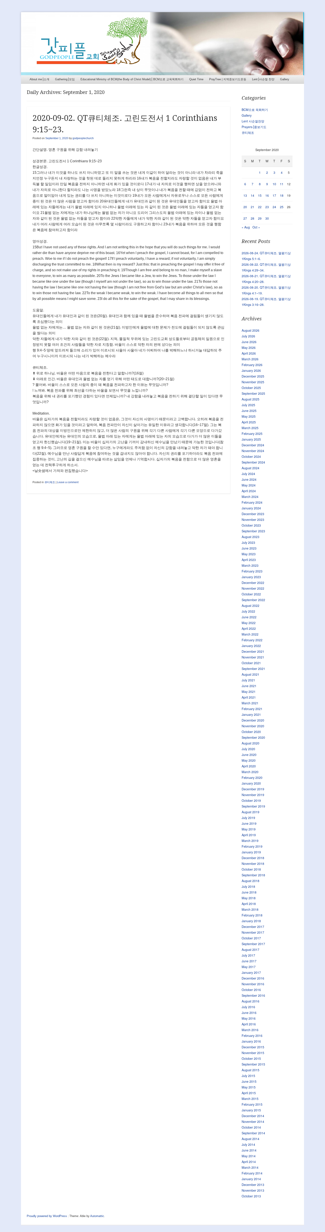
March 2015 (250, 1098)
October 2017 (251, 938)
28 (252, 218)
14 (252, 195)
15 (260, 195)
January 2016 (251, 1041)
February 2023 (252, 571)
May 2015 (249, 1087)
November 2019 (253, 795)
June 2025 (249, 410)
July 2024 (248, 473)
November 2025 (253, 382)
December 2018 (253, 858)
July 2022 (248, 611)
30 (267, 218)
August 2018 (250, 881)
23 (267, 207)
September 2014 (253, 1133)
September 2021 (253, 668)
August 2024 (250, 468)
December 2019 (253, 789)
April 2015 (249, 1093)
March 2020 (250, 772)
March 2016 (250, 1030)
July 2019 (248, 817)
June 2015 (249, 1081)
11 (281, 184)
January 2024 (251, 508)
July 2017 (248, 955)
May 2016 (249, 1018)
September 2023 (253, 531)
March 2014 (250, 1167)
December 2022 (253, 582)
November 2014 (253, 1121)
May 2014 (249, 1156)
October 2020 (251, 731)
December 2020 (253, 720)
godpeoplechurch (83, 138)
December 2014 (253, 1116)
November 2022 (253, 588)
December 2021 (253, 651)
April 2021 (249, 697)
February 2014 (252, 1173)
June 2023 (249, 548)
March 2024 (250, 496)
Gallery (284, 79)
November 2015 (253, 1053)
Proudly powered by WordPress (47, 1216)
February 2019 (252, 846)
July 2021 (248, 680)
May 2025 (249, 416)
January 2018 (251, 921)
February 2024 (252, 502)
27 (245, 218)
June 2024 (249, 479)
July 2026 (248, 336)
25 (281, 207)
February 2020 (252, 777)
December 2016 (253, 978)
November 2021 (253, 657)
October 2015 (251, 1058)
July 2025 (248, 405)
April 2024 (249, 491)
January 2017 (251, 972)
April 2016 (249, 1024)
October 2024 (251, 456)
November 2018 (253, 863)
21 (252, 207)
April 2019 (249, 835)
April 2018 (249, 903)
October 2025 (251, 387)
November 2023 (253, 519)
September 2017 (253, 944)
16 (267, 195)
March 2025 (250, 428)
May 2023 (249, 554)
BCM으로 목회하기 (255, 109)
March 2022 (250, 634)
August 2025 (250, 399)
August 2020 (250, 743)
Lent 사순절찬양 (253, 121)
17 (274, 195)
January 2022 (251, 645)
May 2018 (249, 898)
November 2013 (253, 1190)
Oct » (256, 227)
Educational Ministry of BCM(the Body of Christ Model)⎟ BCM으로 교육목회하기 (132, 79)
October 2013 (251, 1196)
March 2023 (250, 565)
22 (260, 207)
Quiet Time (196, 79)
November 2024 (253, 451)
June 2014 (249, 1150)
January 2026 (251, 370)
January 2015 (251, 1110)
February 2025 (252, 433)
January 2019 (251, 852)
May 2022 (249, 623)
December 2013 (253, 1184)
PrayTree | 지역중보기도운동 (227, 79)
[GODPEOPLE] (162, 43)
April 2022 (249, 628)
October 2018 (251, 869)
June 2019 (249, 823)
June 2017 (249, 961)
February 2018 (252, 915)
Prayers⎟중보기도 (254, 127)
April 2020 (249, 766)
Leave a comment (67, 482)
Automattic (97, 1216)
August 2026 (250, 330)
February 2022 (252, 640)
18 (281, 195)
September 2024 (253, 462)
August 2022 (250, 605)
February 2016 (252, 1035)
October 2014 (251, 1127)
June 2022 (249, 617)
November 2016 (253, 984)
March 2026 (250, 359)
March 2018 (250, 909)
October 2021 (251, 663)
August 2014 (250, 1139)
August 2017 (250, 949)
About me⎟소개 (39, 79)
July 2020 (248, 749)
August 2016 (250, 1001)
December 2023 (253, 514)
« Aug (246, 227)
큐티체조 (49, 482)
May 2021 (249, 691)
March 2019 (250, 840)
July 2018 (248, 886)
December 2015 (253, 1047)
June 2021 (249, 686)
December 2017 (253, 926)
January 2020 (251, 783)
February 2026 (252, 365)
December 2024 (253, 445)
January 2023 (251, 577)
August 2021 (250, 674)
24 (274, 207)
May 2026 (249, 347)
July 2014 (248, 1144)
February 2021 (252, 709)
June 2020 (249, 754)
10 (274, 184)
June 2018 (249, 892)
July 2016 (248, 1007)
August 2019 (250, 812)
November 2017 (253, 932)
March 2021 (250, 703)
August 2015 (250, 1070)
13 (245, 195)
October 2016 (251, 989)
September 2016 (253, 995)
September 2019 (253, 806)
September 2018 (253, 875)
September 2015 (253, 1064)
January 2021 (251, 714)
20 (245, 207)
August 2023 (250, 537)
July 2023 (248, 542)
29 (260, 218)
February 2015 (252, 1104)
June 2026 (249, 342)
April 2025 (249, 422)
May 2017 (249, 967)
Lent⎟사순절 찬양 (263, 79)
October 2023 (251, 525)
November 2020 (253, 726)
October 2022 (251, 594)
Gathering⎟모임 (65, 79)
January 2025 (251, 439)
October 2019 (251, 800)
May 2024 (249, 485)
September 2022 (253, 600)
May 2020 (249, 760)
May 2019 (249, 829)
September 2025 (253, 393)
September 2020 (253, 737)
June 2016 (249, 1012)
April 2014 (249, 1161)
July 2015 (248, 1075)
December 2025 (253, 376)
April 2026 (249, 353)
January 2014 (251, 1179)
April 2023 (249, 559)
